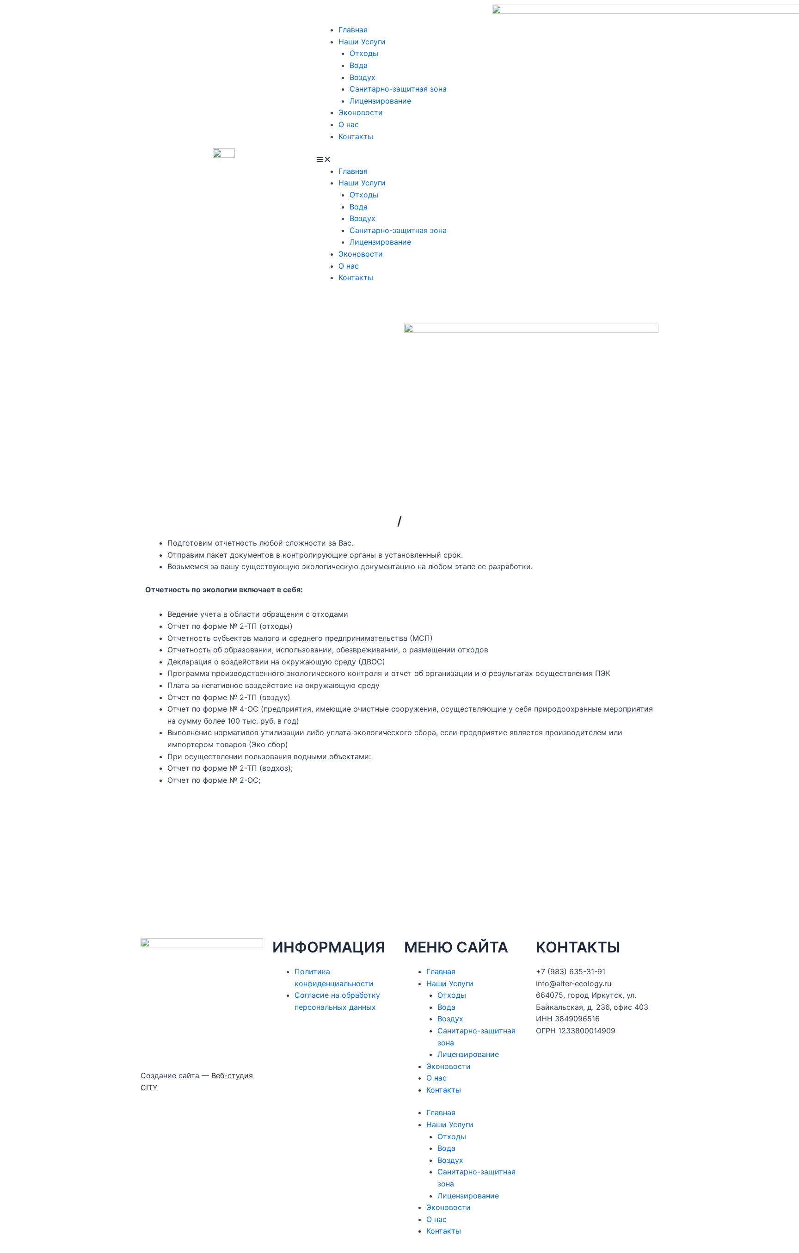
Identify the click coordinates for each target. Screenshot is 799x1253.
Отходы (364, 53)
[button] (399, 160)
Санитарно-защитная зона (398, 88)
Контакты (355, 136)
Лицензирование (380, 100)
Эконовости (360, 112)
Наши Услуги (362, 41)
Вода (359, 65)
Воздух (362, 77)
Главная (353, 29)
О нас (348, 124)
